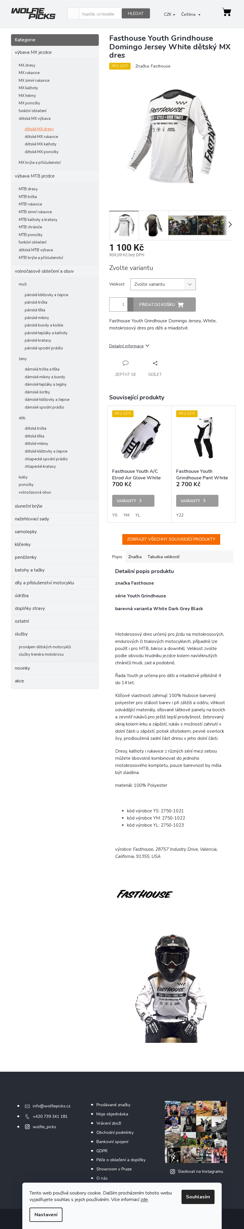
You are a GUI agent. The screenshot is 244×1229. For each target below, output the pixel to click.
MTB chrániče (30, 227)
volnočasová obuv (35, 492)
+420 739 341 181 (50, 1116)
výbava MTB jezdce (35, 176)
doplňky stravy (30, 608)
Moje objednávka (112, 1114)
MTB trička (28, 197)
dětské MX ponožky (42, 152)
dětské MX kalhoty (41, 144)
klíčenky (23, 544)
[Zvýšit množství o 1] (130, 301)
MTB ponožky (31, 235)
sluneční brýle (29, 506)
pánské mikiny (37, 318)
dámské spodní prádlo (44, 407)
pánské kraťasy (38, 340)
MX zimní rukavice (34, 80)
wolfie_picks (44, 1127)
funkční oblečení (32, 111)
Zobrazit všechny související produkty (171, 539)
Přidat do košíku (157, 304)
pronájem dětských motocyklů (45, 647)
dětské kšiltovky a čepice (46, 451)
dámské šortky (37, 392)
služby (21, 634)
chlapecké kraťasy (40, 466)
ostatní (22, 621)
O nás (102, 1178)
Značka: (153, 66)
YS (115, 515)
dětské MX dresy (39, 129)
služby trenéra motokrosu (41, 654)
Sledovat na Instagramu (200, 1171)
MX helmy (27, 95)
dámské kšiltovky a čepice (47, 399)
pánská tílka (35, 310)
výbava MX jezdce (33, 52)
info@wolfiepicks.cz (51, 1106)
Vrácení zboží (108, 1123)
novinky (22, 668)
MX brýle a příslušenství (40, 162)
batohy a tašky (30, 570)
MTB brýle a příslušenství (41, 257)
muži (23, 284)
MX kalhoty (28, 88)
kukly (23, 477)
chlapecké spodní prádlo (46, 459)
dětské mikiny (36, 443)
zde (144, 1199)
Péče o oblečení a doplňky (121, 1160)
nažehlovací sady (32, 519)
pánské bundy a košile (44, 325)
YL (137, 515)
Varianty (126, 501)
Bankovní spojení (112, 1142)
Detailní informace (126, 346)
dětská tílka (34, 436)
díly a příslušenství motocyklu (44, 583)
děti (22, 418)
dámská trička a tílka (42, 369)
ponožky (26, 484)
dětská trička (35, 428)
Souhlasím (198, 1197)
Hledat (136, 13)
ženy (23, 359)
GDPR (101, 1151)
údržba (22, 596)
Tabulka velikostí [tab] (163, 557)
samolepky (26, 532)
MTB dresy (28, 189)
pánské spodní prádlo (44, 348)
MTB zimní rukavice (35, 212)
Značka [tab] (135, 557)
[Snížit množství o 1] (130, 307)
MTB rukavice (30, 204)
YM (126, 515)
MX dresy (27, 65)
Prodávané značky (113, 1105)
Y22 (180, 515)
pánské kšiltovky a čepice (46, 295)
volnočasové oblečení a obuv (44, 271)
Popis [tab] (117, 557)
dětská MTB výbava (36, 250)
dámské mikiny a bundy (45, 377)
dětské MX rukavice (41, 136)
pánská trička (36, 302)
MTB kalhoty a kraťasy (38, 219)
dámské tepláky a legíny (46, 384)
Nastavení (46, 1214)
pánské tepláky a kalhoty (46, 333)
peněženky (26, 557)
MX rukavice (29, 73)
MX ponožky (29, 103)
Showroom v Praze (114, 1169)
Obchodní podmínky (115, 1132)
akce (19, 681)
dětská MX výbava (35, 118)
